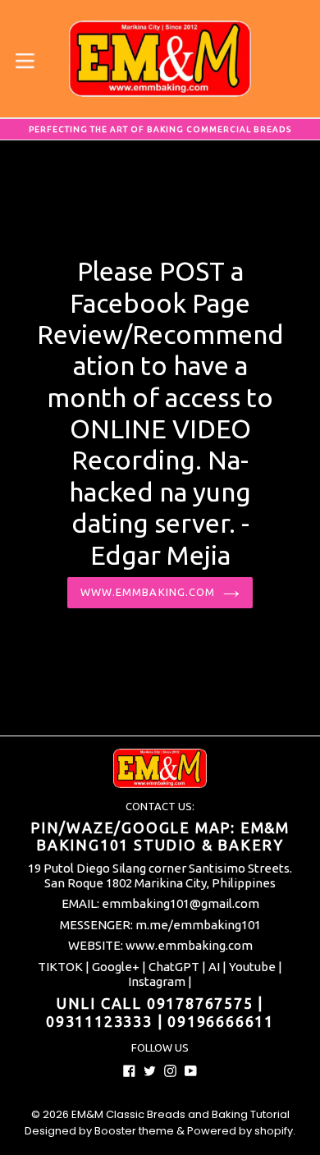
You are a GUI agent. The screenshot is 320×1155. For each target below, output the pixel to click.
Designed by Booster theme (99, 1131)
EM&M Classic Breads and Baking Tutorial (180, 1114)
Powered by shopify (240, 1131)
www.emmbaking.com (147, 592)
